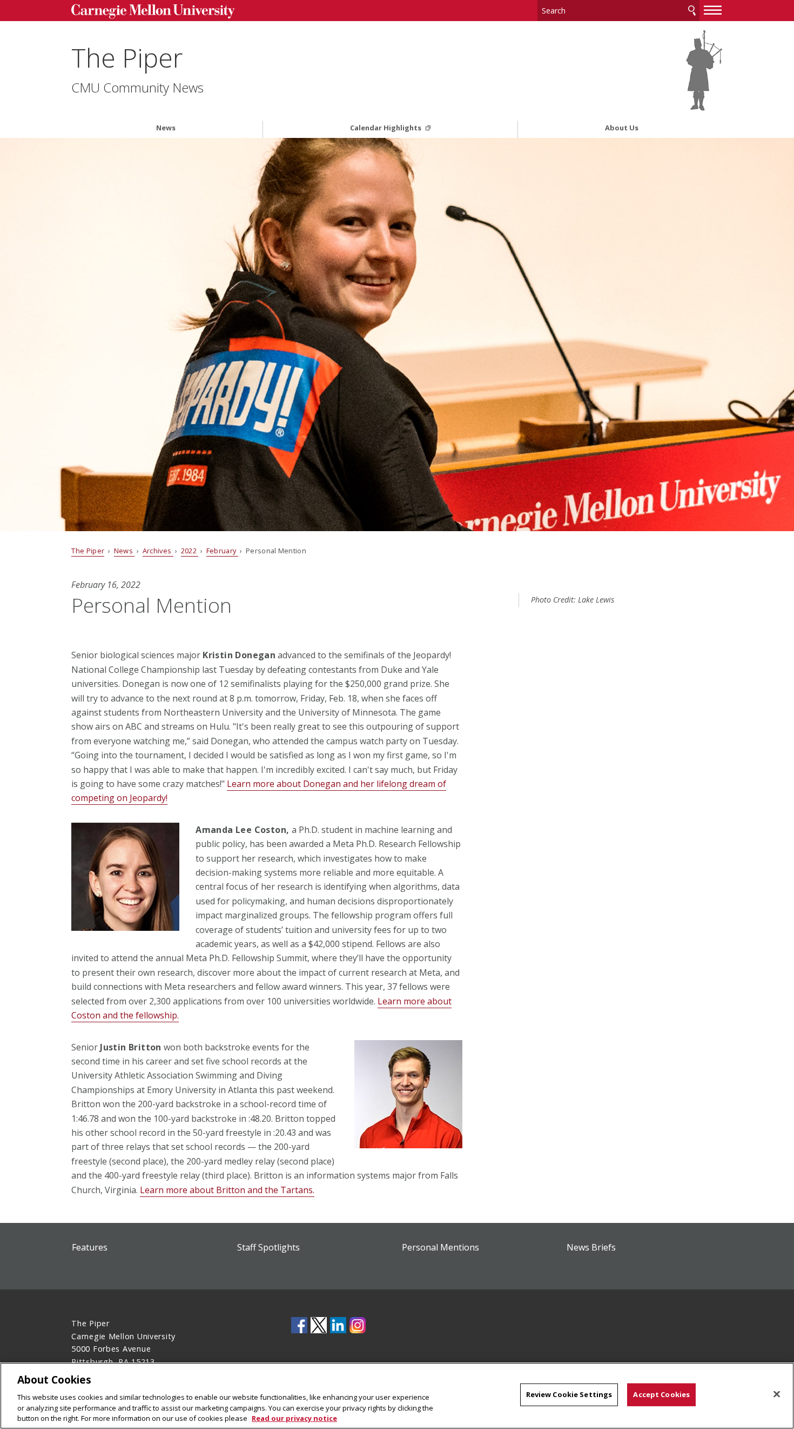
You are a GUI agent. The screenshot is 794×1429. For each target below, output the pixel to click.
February (222, 550)
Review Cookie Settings (569, 1394)
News (166, 128)
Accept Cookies (661, 1394)
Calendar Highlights (386, 128)
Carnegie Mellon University (152, 11)
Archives (158, 550)
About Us (621, 128)
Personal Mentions (440, 1247)
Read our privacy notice (294, 1418)
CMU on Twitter (319, 1325)
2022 (190, 550)
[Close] (777, 1394)
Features (89, 1247)
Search (691, 10)
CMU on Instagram (357, 1325)
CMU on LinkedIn (338, 1325)
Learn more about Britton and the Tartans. (227, 1190)
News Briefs (591, 1247)
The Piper (127, 57)
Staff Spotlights (268, 1247)
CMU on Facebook (299, 1325)
